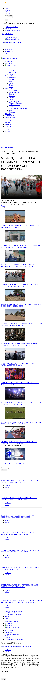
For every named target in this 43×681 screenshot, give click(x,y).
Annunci (7, 123)
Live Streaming (9, 115)
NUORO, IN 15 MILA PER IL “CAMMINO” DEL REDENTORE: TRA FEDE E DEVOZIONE (17, 516)
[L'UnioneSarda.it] (11, 622)
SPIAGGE (8, 131)
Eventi (11, 85)
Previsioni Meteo (10, 117)
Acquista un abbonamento (13, 613)
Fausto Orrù (4, 206)
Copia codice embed (7, 200)
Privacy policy (9, 630)
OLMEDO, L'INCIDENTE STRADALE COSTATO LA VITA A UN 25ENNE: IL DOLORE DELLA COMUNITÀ (21, 601)
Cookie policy (9, 632)
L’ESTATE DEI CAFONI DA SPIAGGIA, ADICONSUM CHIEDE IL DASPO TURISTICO (20, 568)
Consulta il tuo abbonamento (14, 611)
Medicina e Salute (14, 105)
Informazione (13, 78)
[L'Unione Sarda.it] (11, 27)
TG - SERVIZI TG (8, 148)
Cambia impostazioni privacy (14, 639)
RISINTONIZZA (10, 51)
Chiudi (3, 679)
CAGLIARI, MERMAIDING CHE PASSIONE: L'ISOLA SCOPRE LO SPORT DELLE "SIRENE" (20, 551)
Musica (11, 106)
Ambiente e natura (14, 92)
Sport (10, 81)
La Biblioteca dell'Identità (13, 615)
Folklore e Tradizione (15, 103)
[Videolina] (7, 34)
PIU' (6, 53)
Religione (12, 112)
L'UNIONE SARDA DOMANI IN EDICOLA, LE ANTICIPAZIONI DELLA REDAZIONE (17, 533)
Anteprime (12, 74)
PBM (6, 618)
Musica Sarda (13, 90)
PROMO (8, 114)
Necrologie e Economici (12, 634)
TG (6, 48)
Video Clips (8, 88)
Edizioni (11, 70)
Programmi (8, 49)
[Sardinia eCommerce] (12, 30)
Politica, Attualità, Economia (18, 108)
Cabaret (11, 94)
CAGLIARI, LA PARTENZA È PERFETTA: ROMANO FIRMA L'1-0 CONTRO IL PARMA (19, 586)
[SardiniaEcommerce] (12, 627)
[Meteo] (6, 3)
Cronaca (11, 97)
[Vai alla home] (7, 42)
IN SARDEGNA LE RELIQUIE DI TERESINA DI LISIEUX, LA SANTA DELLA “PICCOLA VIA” (21, 481)
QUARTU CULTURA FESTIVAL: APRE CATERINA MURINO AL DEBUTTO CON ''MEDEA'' (19, 498)
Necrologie (8, 124)
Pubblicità (8, 126)
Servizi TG (12, 72)
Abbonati (8, 121)
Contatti (7, 638)
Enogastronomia (14, 101)
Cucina (11, 87)
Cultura (11, 83)
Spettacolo (12, 79)
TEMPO (7, 130)
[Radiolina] (8, 28)
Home (7, 46)
